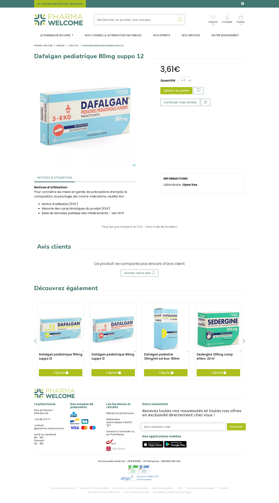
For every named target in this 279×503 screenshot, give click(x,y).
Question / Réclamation (94, 488)
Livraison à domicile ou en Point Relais (120, 433)
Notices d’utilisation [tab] (54, 177)
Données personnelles (200, 488)
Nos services (191, 35)
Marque (61, 45)
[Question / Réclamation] (205, 102)
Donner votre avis (138, 273)
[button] (35, 341)
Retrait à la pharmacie (120, 413)
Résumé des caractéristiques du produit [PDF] (76, 208)
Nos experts (161, 35)
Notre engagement (225, 35)
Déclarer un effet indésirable (130, 488)
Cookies (223, 488)
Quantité (167, 80)
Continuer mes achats (180, 102)
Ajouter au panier (176, 90)
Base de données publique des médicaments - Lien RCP (83, 213)
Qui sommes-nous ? (63, 488)
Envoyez (236, 426)
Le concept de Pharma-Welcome (60, 4)
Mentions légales (162, 488)
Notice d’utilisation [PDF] (60, 204)
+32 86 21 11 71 (42, 419)
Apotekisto (172, 492)
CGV (179, 488)
